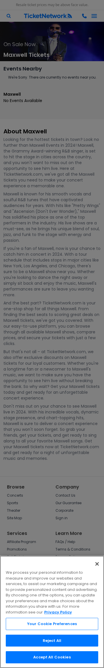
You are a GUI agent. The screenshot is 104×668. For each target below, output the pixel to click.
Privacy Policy (58, 612)
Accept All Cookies (51, 657)
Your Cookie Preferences (52, 624)
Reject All (52, 640)
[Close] (97, 564)
